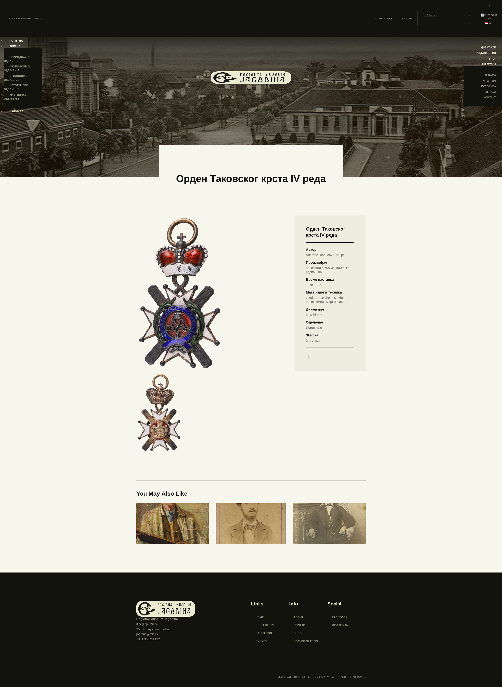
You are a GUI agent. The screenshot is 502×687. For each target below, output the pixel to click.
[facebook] (142, 677)
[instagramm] (157, 677)
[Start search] (448, 18)
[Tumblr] (308, 357)
